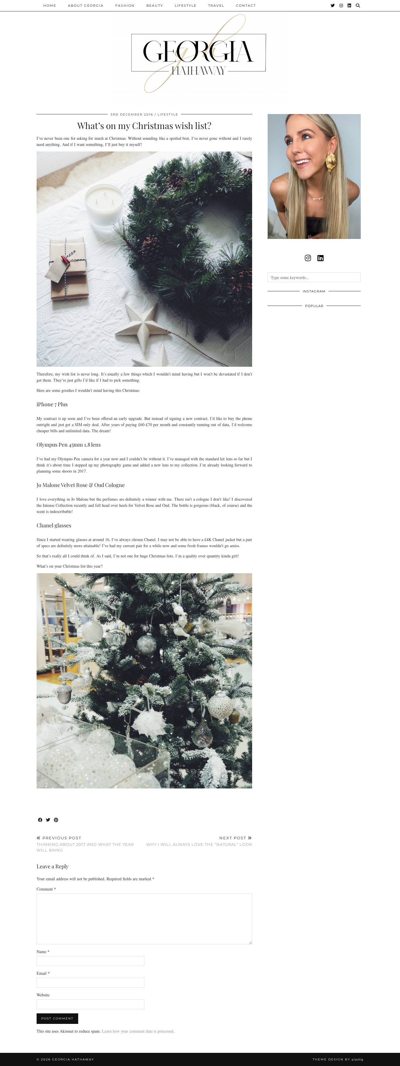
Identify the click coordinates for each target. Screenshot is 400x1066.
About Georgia (86, 6)
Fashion (125, 6)
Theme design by (338, 1059)
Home (49, 6)
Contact (246, 6)
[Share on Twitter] (48, 820)
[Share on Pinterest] (56, 820)
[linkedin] (320, 258)
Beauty (154, 6)
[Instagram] (341, 5)
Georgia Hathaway (73, 1059)
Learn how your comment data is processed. (138, 1031)
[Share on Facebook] (41, 820)
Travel (216, 6)
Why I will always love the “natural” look (199, 841)
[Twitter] (333, 5)
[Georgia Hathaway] (200, 52)
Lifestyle (185, 6)
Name (43, 951)
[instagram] (308, 258)
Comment (46, 889)
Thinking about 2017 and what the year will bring (85, 844)
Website (43, 995)
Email (43, 973)
